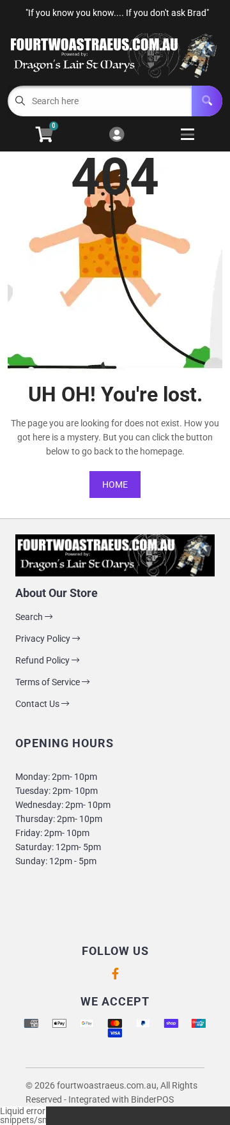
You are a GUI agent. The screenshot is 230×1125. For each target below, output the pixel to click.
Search (30, 617)
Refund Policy (43, 660)
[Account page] (116, 135)
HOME (115, 484)
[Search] (207, 101)
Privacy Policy (43, 638)
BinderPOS (152, 1099)
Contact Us (38, 704)
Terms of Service (48, 682)
